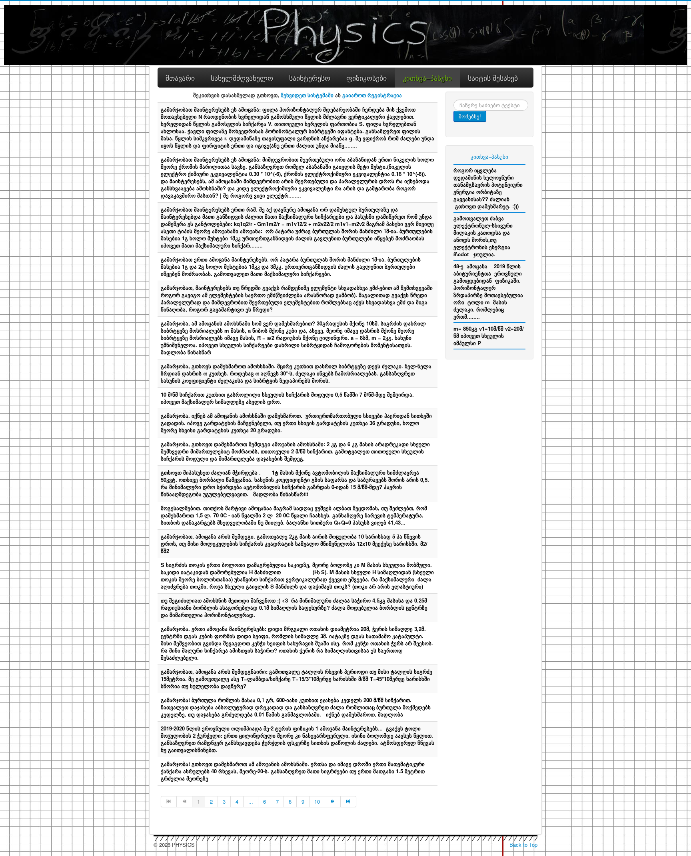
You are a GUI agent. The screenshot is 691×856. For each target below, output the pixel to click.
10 (317, 801)
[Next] (333, 801)
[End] (348, 801)
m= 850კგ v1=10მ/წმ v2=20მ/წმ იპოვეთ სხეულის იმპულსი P (488, 336)
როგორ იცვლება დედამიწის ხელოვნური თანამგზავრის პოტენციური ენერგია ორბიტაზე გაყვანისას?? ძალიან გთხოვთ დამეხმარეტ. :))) (488, 188)
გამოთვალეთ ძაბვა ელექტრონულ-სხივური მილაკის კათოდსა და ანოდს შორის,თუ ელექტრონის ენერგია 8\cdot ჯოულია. (483, 236)
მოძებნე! (470, 116)
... (250, 801)
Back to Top (523, 844)
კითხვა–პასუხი (489, 156)
